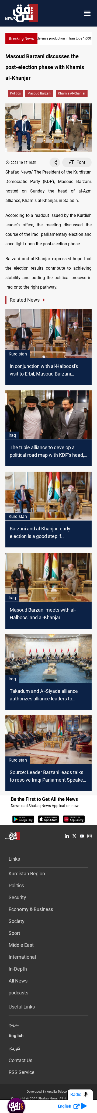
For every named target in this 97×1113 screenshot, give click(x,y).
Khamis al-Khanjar (71, 93)
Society (17, 921)
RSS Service (21, 1072)
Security (17, 897)
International (22, 957)
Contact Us (20, 1060)
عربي (14, 1024)
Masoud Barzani (39, 93)
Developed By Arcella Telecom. (49, 1092)
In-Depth (18, 969)
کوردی (14, 1048)
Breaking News (21, 38)
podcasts (18, 993)
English (16, 1036)
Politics (15, 93)
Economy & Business (31, 909)
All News (18, 981)
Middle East (21, 945)
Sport (14, 933)
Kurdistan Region (27, 873)
